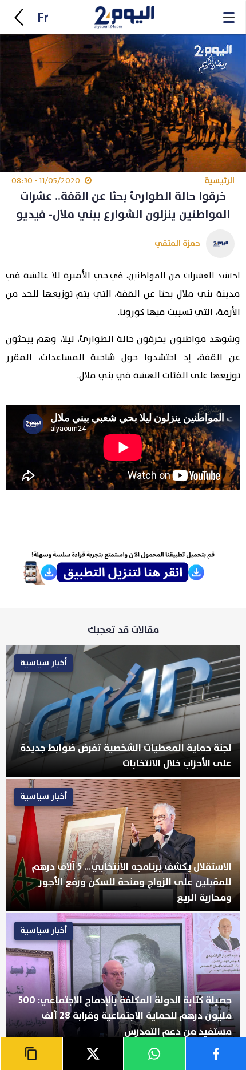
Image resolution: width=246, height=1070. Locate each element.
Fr (43, 18)
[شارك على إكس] (93, 1053)
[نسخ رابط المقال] (31, 1053)
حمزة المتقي (177, 243)
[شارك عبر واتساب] (154, 1053)
